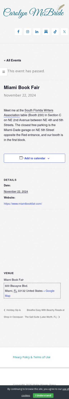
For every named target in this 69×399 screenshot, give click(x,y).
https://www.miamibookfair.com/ (23, 203)
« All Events (12, 60)
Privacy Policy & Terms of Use (31, 357)
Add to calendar (34, 158)
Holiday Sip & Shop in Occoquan (13, 313)
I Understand (43, 395)
